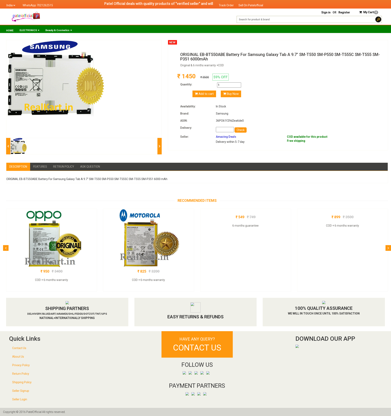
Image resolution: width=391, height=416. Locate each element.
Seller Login (19, 399)
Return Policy (20, 373)
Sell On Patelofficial (250, 5)
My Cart (370, 12)
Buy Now (232, 94)
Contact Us (19, 348)
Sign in (326, 12)
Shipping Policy (22, 382)
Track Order (226, 5)
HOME (9, 30)
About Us (18, 356)
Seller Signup (20, 390)
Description (18, 166)
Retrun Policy (63, 166)
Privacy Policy (21, 365)
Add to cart (206, 94)
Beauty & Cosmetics (57, 30)
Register (344, 12)
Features (40, 166)
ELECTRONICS (28, 30)
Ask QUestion (90, 166)
